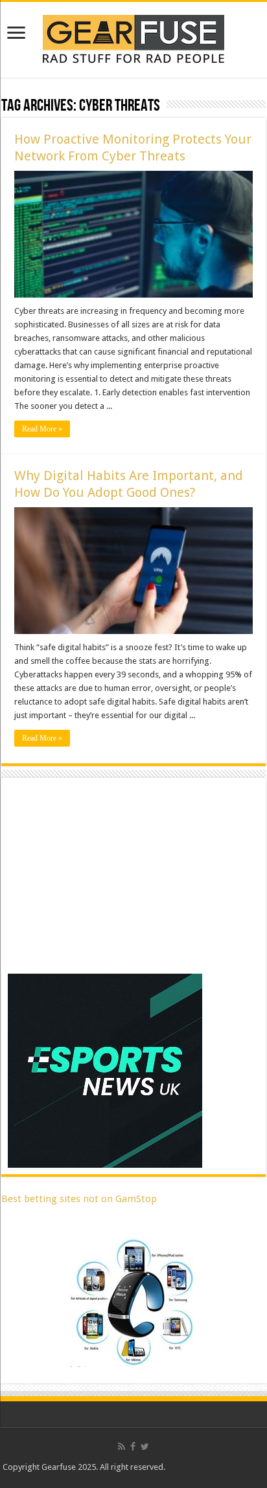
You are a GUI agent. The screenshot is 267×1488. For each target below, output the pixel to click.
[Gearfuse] (133, 37)
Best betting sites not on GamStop (79, 1199)
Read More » (42, 428)
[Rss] (121, 1446)
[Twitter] (144, 1446)
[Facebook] (133, 1446)
